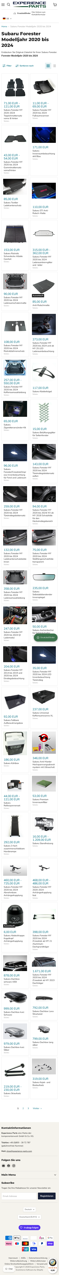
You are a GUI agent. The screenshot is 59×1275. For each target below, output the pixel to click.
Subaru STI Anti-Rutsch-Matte (40, 212)
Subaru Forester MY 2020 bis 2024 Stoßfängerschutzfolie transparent (43, 557)
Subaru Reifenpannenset (12, 804)
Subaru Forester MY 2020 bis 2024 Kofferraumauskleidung (15, 389)
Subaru (6, 121)
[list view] (54, 66)
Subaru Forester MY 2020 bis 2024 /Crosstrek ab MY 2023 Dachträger (44, 978)
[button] (7, 18)
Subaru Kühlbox (11, 763)
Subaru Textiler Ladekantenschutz (12, 204)
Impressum (13, 1258)
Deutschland (28, 1217)
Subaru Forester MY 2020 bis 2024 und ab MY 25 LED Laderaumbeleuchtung (43, 347)
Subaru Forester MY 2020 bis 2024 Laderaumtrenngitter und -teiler (42, 260)
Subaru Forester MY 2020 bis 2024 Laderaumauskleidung (14, 595)
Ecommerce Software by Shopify (29, 1270)
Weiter (36, 1108)
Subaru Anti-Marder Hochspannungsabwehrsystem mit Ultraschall (44, 764)
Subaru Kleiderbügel (42, 391)
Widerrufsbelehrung (18, 1261)
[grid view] (48, 66)
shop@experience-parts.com (19, 1151)
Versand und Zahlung (45, 1264)
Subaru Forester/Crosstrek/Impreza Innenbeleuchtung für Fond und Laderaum (15, 473)
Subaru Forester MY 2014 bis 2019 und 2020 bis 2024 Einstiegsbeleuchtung (14, 674)
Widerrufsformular (38, 1261)
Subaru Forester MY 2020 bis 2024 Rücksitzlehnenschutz (14, 348)
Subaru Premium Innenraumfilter (40, 801)
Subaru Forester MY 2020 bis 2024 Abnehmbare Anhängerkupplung (13, 891)
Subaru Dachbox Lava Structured (43, 1012)
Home (4, 26)
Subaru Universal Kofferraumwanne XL (43, 714)
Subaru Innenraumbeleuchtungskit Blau (44, 153)
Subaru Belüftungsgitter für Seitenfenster (44, 434)
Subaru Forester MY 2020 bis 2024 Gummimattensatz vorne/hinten (13, 166)
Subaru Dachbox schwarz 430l (12, 980)
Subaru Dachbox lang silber (43, 1044)
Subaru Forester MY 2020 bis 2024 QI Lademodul (13, 635)
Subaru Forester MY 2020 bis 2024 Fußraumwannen (42, 113)
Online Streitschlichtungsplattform (19, 1264)
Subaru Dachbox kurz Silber (14, 1048)
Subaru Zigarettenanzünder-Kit (15, 426)
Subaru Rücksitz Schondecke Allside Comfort (13, 256)
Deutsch (28, 1209)
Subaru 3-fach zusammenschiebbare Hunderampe (14, 848)
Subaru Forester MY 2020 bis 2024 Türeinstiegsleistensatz (14, 513)
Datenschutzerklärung (38, 1258)
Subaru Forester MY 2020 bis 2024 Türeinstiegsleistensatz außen (43, 471)
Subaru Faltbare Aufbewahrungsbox (13, 721)
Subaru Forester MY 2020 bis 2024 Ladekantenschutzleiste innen (15, 557)
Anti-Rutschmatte (41, 305)
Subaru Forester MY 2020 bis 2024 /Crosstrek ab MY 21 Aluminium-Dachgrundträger (42, 941)
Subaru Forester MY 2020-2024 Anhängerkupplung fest (42, 891)
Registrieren (46, 1196)
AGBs (23, 1258)
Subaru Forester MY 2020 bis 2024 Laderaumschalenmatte (15, 300)
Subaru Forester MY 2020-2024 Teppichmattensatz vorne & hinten (13, 114)
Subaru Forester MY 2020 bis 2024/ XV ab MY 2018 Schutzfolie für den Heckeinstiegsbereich (43, 516)
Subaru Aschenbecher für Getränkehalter (43, 631)
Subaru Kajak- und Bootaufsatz (41, 1084)
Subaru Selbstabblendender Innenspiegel (42, 594)
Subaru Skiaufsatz (12, 1093)
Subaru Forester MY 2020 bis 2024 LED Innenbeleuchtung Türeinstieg (42, 675)
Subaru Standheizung (43, 843)
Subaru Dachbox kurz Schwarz (14, 1013)
